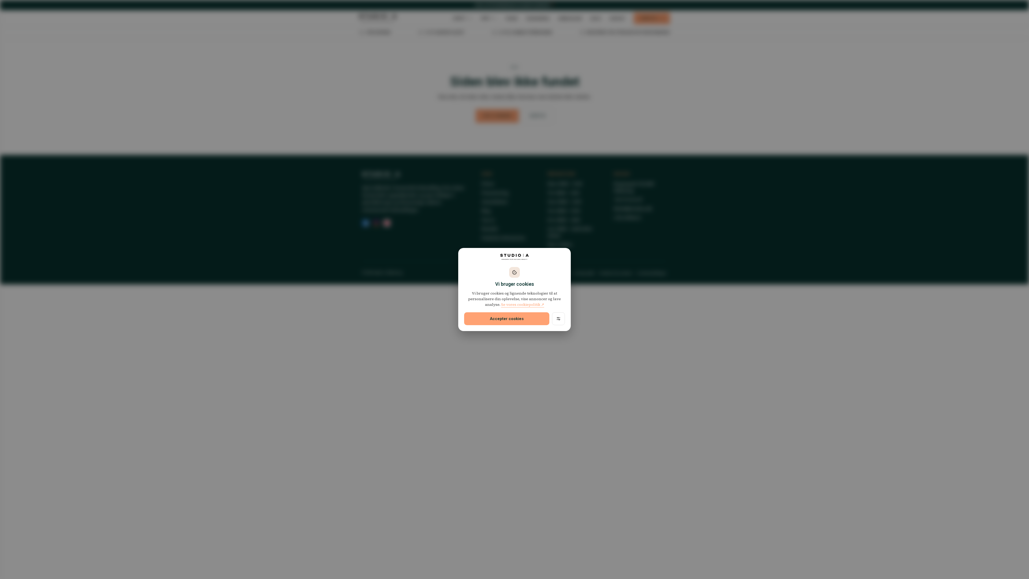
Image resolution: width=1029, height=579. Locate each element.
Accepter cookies (507, 318)
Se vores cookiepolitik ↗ (522, 304)
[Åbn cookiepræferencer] (558, 318)
